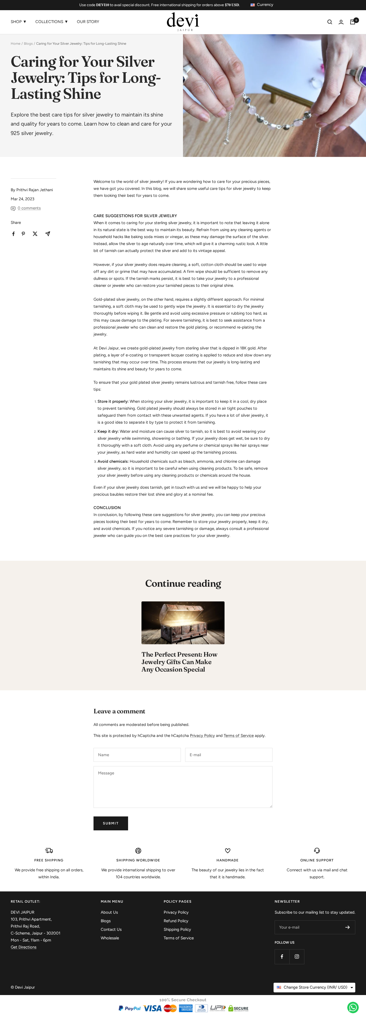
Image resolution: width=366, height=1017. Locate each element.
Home (15, 44)
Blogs (28, 44)
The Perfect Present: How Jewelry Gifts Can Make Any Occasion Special (179, 661)
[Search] (329, 22)
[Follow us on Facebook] (282, 956)
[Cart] (352, 22)
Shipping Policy (177, 929)
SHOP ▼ (19, 21)
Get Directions (23, 947)
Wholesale (110, 938)
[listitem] (13, 234)
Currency (265, 4)
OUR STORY (88, 21)
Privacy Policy (202, 735)
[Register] (347, 927)
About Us (109, 912)
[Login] (341, 22)
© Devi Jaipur (23, 987)
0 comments (29, 208)
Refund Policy (176, 920)
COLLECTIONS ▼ (51, 21)
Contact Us (111, 929)
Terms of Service (239, 735)
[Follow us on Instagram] (296, 956)
